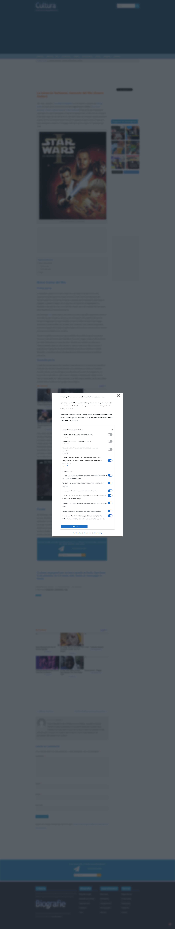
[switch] (110, 434)
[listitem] (87, 429)
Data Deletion (77, 533)
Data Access (87, 533)
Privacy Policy (98, 533)
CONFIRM (74, 526)
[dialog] (87, 465)
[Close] (119, 396)
